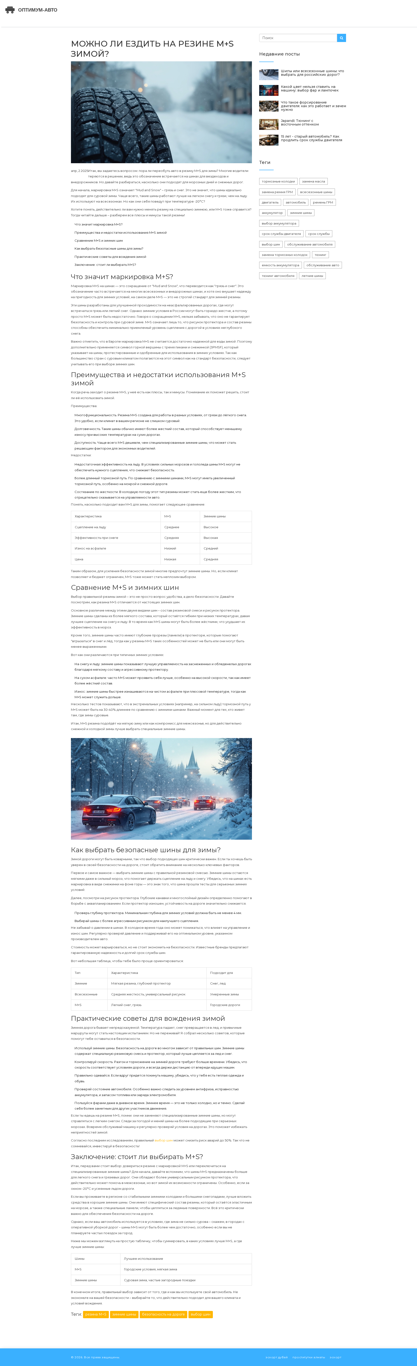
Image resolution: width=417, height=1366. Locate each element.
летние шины (312, 276)
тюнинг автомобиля (278, 276)
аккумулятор (272, 213)
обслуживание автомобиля (310, 244)
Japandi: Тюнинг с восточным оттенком (300, 123)
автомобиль (296, 202)
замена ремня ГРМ (277, 192)
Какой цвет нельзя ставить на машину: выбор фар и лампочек (310, 88)
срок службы (319, 234)
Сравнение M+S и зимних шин (99, 240)
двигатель (270, 202)
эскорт (335, 1357)
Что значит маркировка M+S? (99, 224)
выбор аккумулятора (279, 223)
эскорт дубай (277, 1357)
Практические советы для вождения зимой (110, 257)
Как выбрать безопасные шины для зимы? (109, 248)
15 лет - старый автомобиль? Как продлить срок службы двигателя (311, 138)
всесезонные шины (316, 192)
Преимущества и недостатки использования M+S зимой (121, 232)
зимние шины (124, 1314)
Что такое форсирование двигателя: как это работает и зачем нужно (313, 106)
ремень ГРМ (323, 202)
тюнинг (320, 255)
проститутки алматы (308, 1357)
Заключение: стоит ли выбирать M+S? (105, 265)
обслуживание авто (322, 265)
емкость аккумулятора (280, 265)
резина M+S (95, 1314)
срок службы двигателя (281, 234)
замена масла (313, 181)
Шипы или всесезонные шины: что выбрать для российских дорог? (312, 73)
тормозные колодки (278, 181)
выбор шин (164, 1140)
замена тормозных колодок (284, 255)
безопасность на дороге (163, 1314)
